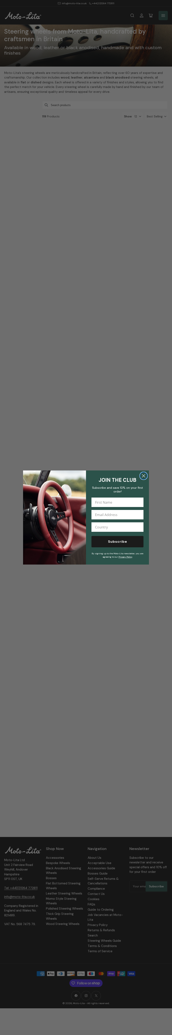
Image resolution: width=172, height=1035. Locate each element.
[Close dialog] (143, 475)
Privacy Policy (125, 557)
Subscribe (117, 541)
